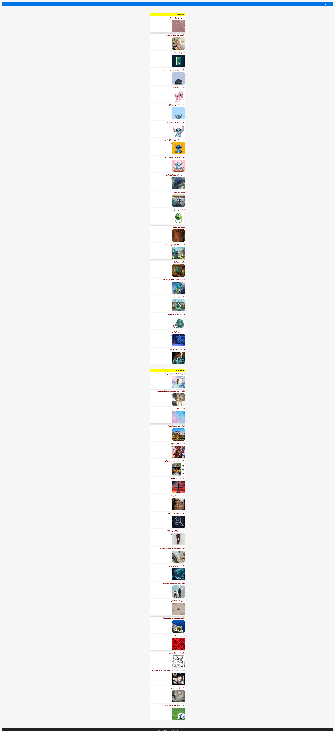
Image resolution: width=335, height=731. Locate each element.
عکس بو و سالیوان (179, 262)
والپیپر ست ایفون (179, 52)
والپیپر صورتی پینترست (177, 17)
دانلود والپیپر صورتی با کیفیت (175, 35)
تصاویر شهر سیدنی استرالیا (176, 426)
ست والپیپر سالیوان (179, 209)
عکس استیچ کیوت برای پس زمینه (174, 70)
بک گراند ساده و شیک (178, 408)
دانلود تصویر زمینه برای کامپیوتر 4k (174, 618)
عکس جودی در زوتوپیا (178, 443)
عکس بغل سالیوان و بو (177, 332)
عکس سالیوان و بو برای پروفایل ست (173, 279)
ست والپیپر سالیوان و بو (177, 349)
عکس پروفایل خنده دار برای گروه (174, 461)
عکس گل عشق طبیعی (178, 688)
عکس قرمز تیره (180, 635)
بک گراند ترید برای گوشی (177, 566)
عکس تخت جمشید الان (177, 653)
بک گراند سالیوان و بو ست (176, 314)
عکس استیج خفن (179, 87)
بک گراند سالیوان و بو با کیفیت (175, 244)
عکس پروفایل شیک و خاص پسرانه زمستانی (171, 391)
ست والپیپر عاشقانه (179, 227)
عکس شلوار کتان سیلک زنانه (176, 531)
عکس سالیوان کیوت (178, 297)
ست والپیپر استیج (179, 192)
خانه (330, 4)
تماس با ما (325, 4)
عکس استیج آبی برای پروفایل (175, 175)
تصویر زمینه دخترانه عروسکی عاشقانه (173, 373)
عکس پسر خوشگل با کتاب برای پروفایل (172, 548)
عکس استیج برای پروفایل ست (175, 105)
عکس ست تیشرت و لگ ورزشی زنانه (173, 583)
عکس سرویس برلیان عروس (176, 513)
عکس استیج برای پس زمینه (176, 122)
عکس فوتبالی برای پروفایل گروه (175, 705)
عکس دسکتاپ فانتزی (178, 600)
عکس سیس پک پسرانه (177, 496)
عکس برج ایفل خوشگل (177, 478)
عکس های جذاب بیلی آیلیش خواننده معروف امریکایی (167, 670)
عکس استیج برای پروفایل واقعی (174, 140)
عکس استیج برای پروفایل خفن (175, 157)
